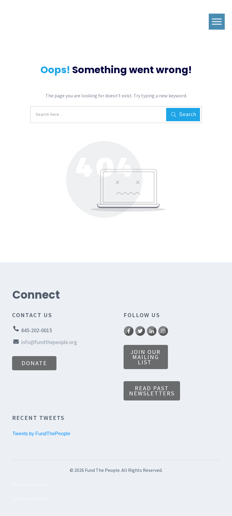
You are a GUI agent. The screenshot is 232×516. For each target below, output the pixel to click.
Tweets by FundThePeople (41, 433)
